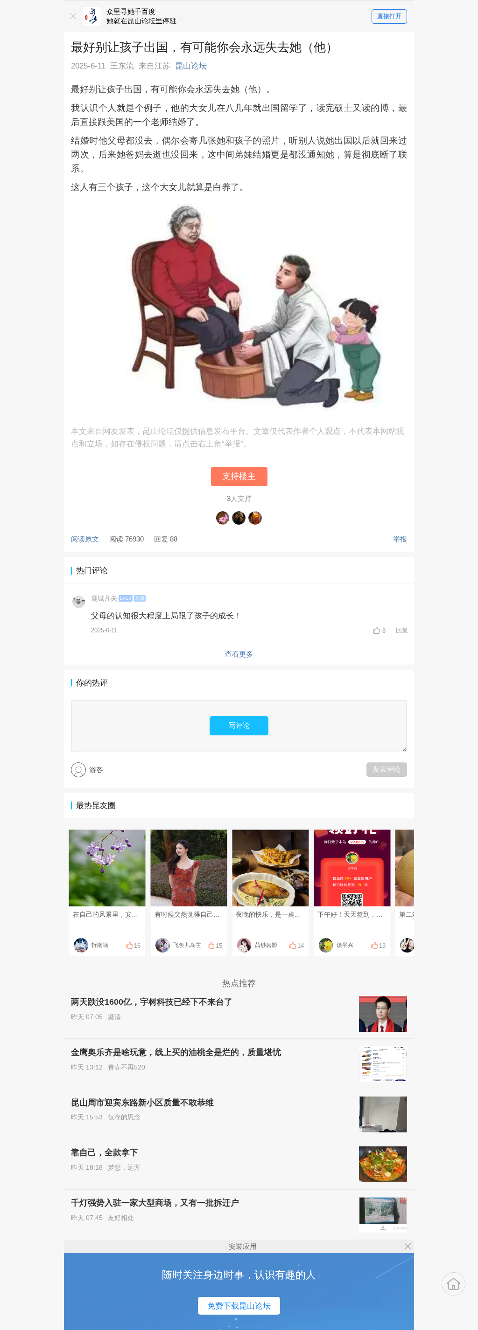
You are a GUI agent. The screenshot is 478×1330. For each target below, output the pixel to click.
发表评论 (387, 769)
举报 (400, 539)
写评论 (239, 725)
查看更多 (239, 654)
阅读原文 (85, 539)
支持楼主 (239, 476)
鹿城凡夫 (104, 598)
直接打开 (389, 16)
